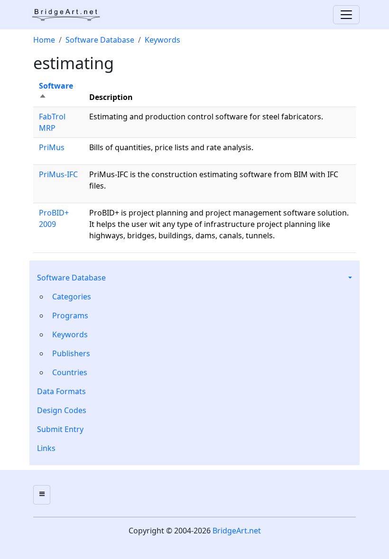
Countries (69, 372)
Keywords (70, 334)
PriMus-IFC (58, 174)
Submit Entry (60, 429)
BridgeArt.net (237, 530)
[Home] (69, 14)
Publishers (71, 353)
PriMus (52, 147)
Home (44, 40)
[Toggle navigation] (346, 14)
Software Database (71, 277)
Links (46, 448)
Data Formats (61, 391)
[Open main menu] (41, 495)
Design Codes (61, 410)
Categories (71, 296)
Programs (70, 315)
